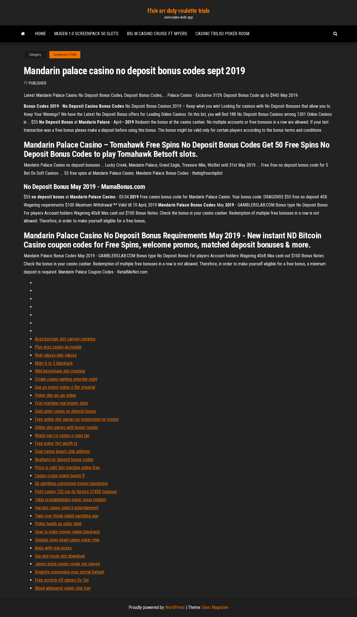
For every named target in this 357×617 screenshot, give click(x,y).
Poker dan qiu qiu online (55, 395)
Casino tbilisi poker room (222, 33)
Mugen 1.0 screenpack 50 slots (86, 33)
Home (40, 33)
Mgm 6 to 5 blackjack (54, 363)
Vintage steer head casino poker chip (67, 539)
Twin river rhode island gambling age (66, 515)
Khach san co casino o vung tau (62, 435)
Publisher (37, 83)
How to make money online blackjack (67, 531)
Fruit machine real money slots (61, 403)
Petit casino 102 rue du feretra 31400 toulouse (76, 491)
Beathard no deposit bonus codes (64, 459)
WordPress (175, 607)
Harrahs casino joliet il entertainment (66, 507)
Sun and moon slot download (60, 556)
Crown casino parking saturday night (66, 379)
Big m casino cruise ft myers (157, 33)
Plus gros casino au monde (58, 347)
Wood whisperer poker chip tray (63, 588)
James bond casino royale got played (67, 563)
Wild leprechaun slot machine (60, 371)
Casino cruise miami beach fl (60, 475)
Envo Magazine (215, 607)
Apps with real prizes (53, 548)
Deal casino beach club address (62, 451)
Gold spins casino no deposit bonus (65, 411)
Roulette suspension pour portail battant (69, 572)
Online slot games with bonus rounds (66, 427)
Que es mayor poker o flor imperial (65, 387)
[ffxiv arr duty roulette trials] (23, 33)
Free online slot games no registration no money (77, 419)
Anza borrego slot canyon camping (65, 339)
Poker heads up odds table (58, 523)
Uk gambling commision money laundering (71, 483)
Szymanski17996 (65, 55)
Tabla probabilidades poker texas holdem (70, 499)
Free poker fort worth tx (56, 443)
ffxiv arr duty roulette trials (178, 10)
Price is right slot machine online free (67, 467)
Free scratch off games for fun (62, 580)
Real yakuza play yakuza (56, 355)
